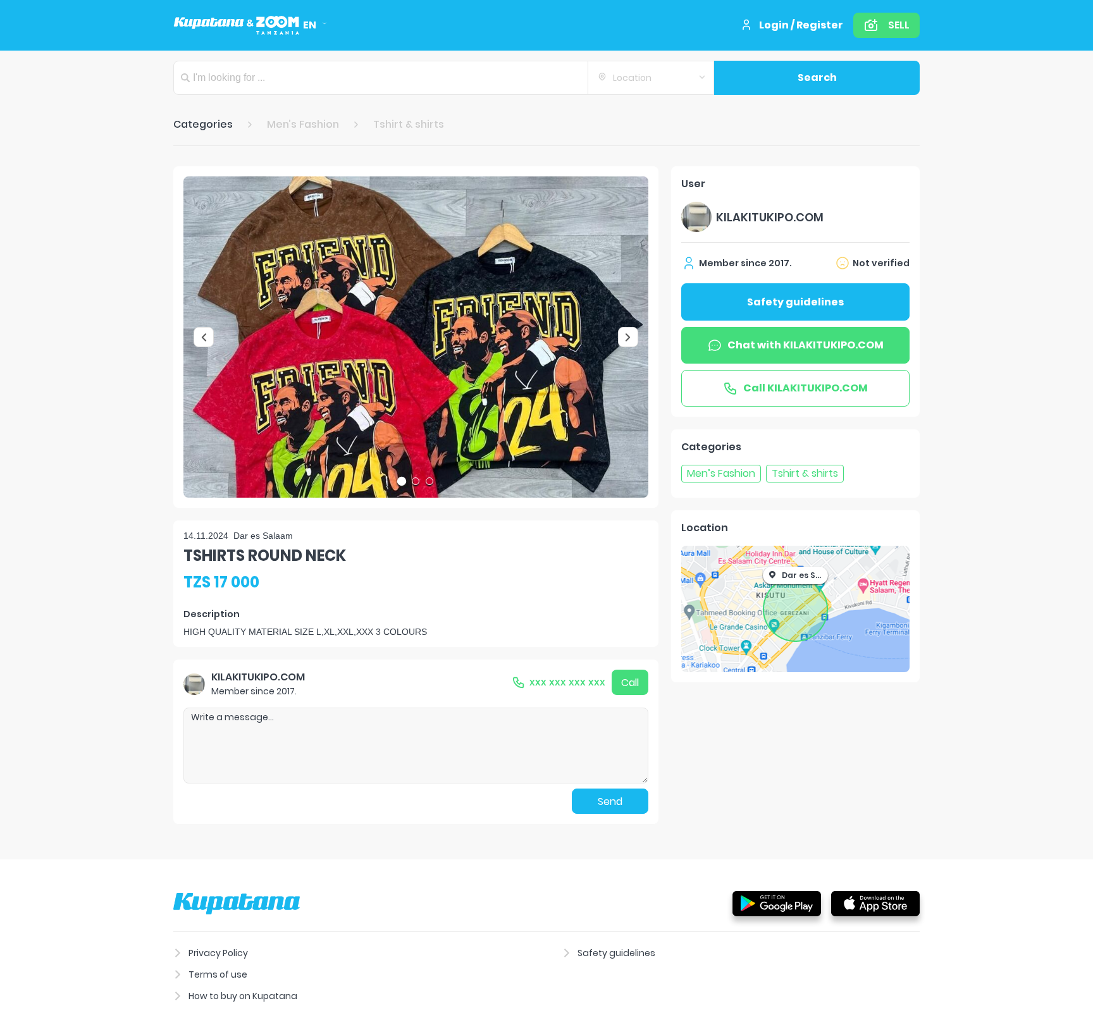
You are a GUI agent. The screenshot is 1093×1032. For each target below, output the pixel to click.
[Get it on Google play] (776, 903)
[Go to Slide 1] (401, 481)
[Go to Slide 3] (429, 481)
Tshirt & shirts (408, 124)
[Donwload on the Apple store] (875, 903)
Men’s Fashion (303, 124)
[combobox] (651, 78)
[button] (415, 337)
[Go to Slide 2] (415, 481)
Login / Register (801, 25)
